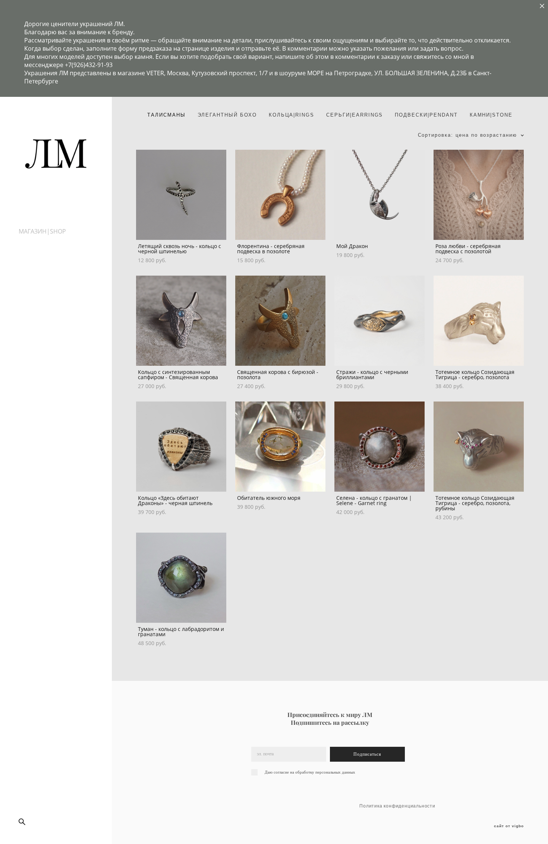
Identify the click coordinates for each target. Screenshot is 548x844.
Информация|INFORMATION (59, 248)
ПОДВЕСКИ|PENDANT (426, 115)
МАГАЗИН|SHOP (42, 231)
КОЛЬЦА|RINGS (291, 115)
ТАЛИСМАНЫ (166, 115)
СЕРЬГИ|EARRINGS (354, 115)
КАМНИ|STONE (491, 115)
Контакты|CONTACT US (52, 256)
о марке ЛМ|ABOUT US (52, 239)
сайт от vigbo (509, 826)
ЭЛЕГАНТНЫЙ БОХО (227, 115)
